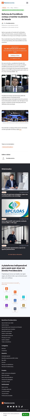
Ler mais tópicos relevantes (15, 254)
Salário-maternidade (7, 333)
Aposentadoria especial (7, 335)
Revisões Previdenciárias (7, 366)
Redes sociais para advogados (9, 373)
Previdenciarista (10, 23)
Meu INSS (4, 360)
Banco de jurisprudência (7, 377)
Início (8, 7)
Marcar (26, 414)
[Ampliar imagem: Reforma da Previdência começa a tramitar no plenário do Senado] (15, 84)
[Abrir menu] (27, 3)
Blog (12, 7)
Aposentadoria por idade (7, 323)
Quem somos (5, 387)
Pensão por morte (6, 337)
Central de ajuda (5, 391)
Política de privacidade (7, 395)
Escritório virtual (6, 381)
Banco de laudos (5, 375)
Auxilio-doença (5, 325)
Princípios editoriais (6, 389)
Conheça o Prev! (15, 55)
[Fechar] (1, 413)
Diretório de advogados (7, 379)
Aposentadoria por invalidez (8, 329)
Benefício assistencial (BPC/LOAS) (10, 358)
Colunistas (4, 350)
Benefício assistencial (7, 331)
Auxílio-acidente (5, 339)
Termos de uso (5, 393)
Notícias (16, 7)
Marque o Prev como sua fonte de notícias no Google (13, 10)
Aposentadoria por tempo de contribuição (12, 327)
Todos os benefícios (6, 342)
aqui (20, 129)
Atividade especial (6, 356)
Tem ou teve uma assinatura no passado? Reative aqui (10, 283)
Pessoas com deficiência (7, 364)
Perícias (3, 362)
